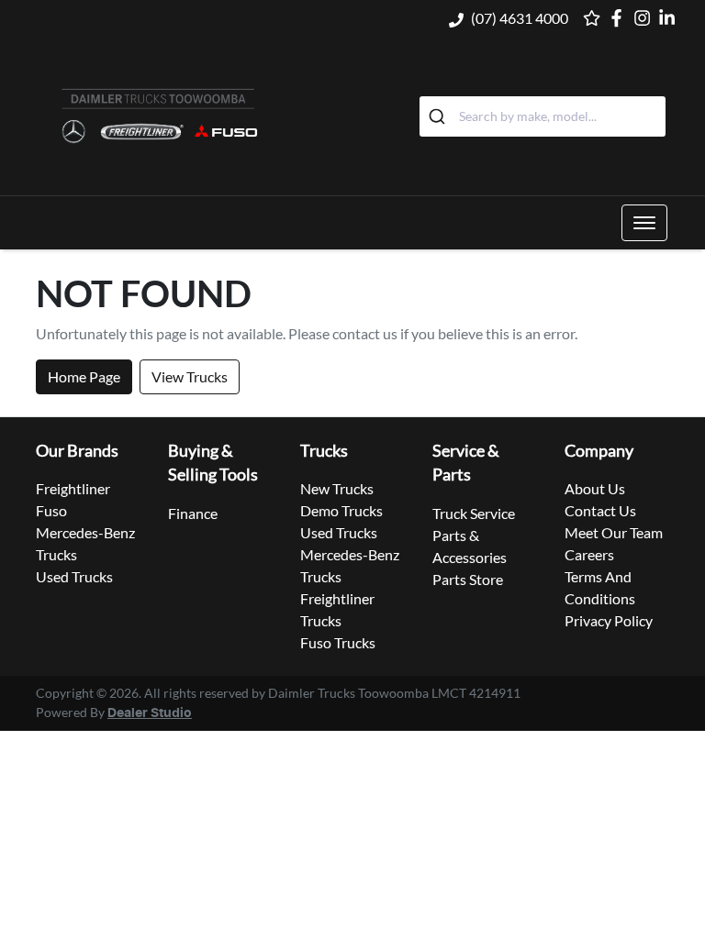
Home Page (84, 376)
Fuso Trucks (337, 642)
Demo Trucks (341, 510)
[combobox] (543, 116)
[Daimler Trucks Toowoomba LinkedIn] (670, 18)
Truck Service (473, 513)
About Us (595, 488)
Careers (589, 554)
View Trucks (189, 376)
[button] (644, 222)
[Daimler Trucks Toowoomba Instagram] (645, 18)
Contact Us (600, 510)
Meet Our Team (614, 532)
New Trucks (337, 488)
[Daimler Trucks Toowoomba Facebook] (620, 18)
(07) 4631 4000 (519, 18)
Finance (193, 513)
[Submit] (439, 116)
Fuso (51, 510)
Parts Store (467, 579)
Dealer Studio (149, 713)
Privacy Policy (609, 620)
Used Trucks (74, 576)
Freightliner (73, 488)
